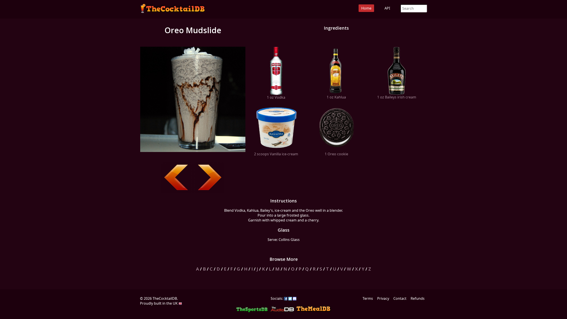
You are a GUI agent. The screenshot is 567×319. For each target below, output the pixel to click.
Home (366, 8)
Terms (368, 298)
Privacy (383, 298)
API (387, 8)
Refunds (418, 298)
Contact (399, 298)
